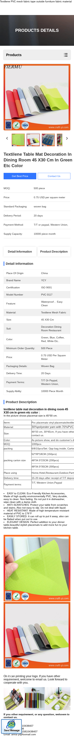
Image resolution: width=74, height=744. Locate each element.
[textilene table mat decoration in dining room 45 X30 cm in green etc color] (37, 97)
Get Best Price (20, 176)
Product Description (54, 251)
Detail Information (20, 251)
